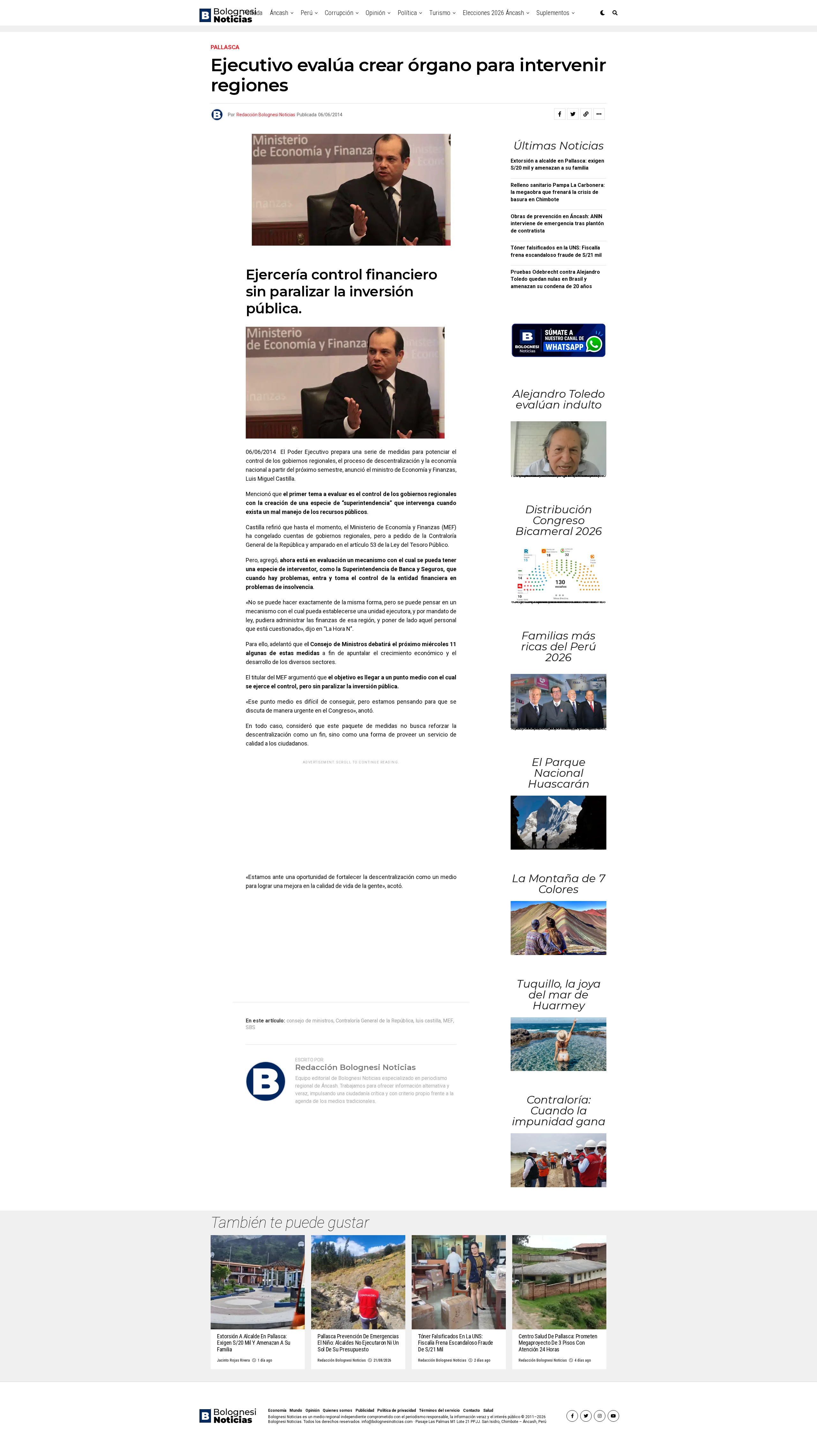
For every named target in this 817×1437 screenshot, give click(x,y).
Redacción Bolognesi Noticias (265, 114)
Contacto (471, 1410)
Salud (488, 1410)
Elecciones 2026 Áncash (493, 13)
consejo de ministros (310, 1020)
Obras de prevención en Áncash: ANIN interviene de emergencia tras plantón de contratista (557, 223)
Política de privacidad (396, 1410)
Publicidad (365, 1410)
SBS (250, 1027)
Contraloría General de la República (374, 1020)
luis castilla (428, 1020)
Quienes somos (337, 1410)
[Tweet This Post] (573, 114)
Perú (306, 13)
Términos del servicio (439, 1410)
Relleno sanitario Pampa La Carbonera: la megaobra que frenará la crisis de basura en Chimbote (558, 192)
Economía (277, 1410)
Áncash (279, 13)
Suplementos (552, 13)
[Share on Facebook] (560, 114)
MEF (448, 1020)
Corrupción (339, 13)
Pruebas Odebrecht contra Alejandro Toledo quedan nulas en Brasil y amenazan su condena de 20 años (555, 279)
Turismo (439, 13)
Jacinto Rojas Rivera (233, 1360)
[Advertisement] (351, 812)
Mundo (295, 1410)
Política (407, 13)
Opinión (375, 13)
